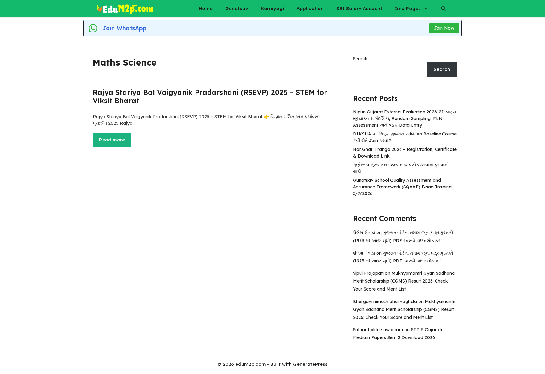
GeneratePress (310, 364)
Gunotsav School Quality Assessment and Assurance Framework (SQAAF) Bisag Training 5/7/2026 (402, 186)
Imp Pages (408, 8)
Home (206, 8)
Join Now (444, 28)
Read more (112, 140)
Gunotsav (236, 8)
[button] (443, 8)
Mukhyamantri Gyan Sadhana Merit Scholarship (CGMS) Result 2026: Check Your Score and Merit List (404, 281)
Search (360, 58)
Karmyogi (272, 8)
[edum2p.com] (125, 8)
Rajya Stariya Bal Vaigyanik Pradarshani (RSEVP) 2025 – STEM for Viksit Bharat (210, 96)
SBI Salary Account (359, 8)
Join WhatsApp (125, 28)
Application (310, 8)
